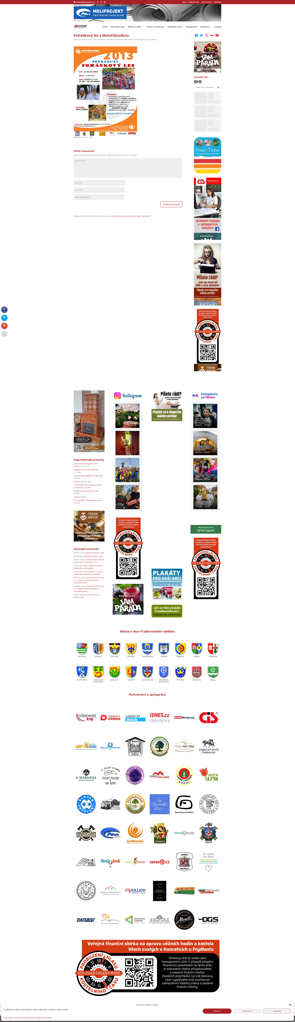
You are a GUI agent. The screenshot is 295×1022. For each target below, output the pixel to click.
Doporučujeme (122, 39)
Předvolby (277, 1011)
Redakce (204, 27)
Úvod (104, 27)
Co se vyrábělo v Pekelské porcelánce (88, 500)
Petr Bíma (81, 39)
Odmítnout (247, 1011)
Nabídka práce (175, 27)
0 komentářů (152, 39)
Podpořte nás (193, 2)
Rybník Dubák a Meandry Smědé (86, 491)
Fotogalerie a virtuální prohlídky (86, 470)
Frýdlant (77, 497)
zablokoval (205, 529)
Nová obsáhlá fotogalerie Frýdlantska (88, 476)
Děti (115, 39)
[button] (290, 1005)
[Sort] (200, 81)
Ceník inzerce (206, 2)
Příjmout (217, 1011)
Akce (184, 2)
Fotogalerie (191, 27)
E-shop (217, 27)
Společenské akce (140, 39)
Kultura (130, 39)
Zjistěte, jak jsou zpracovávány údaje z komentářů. (131, 216)
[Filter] (196, 81)
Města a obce (134, 27)
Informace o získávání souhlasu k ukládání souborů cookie (33, 1018)
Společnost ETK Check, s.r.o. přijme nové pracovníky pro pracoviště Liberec (89, 580)
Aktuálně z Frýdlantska (105, 39)
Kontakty (217, 2)
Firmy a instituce (155, 27)
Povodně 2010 (79, 482)
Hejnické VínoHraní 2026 (94, 553)
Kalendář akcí (117, 27)
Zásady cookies (8, 1018)
